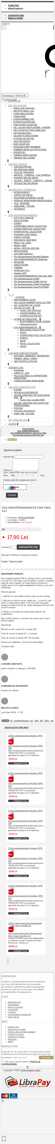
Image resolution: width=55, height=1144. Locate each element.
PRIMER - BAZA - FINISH (25, 358)
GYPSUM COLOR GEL (23, 138)
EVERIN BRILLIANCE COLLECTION (30, 226)
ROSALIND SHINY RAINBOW (26, 147)
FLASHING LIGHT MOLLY (25, 234)
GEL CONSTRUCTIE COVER (27, 305)
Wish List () (13, 1017)
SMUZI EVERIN (21, 265)
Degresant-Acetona (28, 324)
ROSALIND (19, 262)
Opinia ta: (8, 470)
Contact (12, 1012)
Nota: (6, 475)
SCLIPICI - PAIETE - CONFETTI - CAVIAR (33, 181)
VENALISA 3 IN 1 (22, 270)
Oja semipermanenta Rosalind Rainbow (31, 256)
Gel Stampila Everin (22, 133)
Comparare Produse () (19, 1014)
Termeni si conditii (17, 1029)
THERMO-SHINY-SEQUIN (25, 155)
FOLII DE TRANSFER (24, 172)
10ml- (46, 721)
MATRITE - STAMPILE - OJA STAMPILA (32, 175)
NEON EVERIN (21, 251)
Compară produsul (29, 555)
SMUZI (23, 346)
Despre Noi (13, 1027)
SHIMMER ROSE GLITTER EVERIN (29, 149)
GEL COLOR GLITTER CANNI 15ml (29, 130)
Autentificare (14, 1002)
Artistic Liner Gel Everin (24, 108)
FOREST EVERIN (22, 237)
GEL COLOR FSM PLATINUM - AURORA (31, 127)
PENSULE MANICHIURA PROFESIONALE (33, 201)
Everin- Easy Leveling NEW (32, 400)
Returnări (12, 1039)
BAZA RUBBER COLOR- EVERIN (35, 321)
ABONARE (46, 1057)
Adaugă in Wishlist (10, 555)
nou (52, 721)
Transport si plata (16, 1036)
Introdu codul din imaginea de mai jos (20, 480)
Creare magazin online (30, 1070)
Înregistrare (13, 1004)
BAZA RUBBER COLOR (24, 300)
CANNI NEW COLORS (23, 114)
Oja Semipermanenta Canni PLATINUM (31, 287)
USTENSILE (19, 209)
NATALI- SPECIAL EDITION (26, 248)
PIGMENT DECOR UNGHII (26, 178)
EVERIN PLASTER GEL (24, 122)
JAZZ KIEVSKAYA (21, 141)
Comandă (13, 1009)
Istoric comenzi (15, 1007)
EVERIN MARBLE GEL (23, 119)
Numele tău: (9, 457)
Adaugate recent (17, 727)
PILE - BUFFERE (21, 203)
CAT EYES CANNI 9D (24, 218)
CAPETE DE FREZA (23, 195)
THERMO (18, 268)
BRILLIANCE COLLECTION (32, 330)
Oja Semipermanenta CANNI (26, 279)
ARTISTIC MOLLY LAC (23, 111)
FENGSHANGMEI (26, 518)
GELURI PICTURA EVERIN (25, 136)
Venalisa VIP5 (20, 273)
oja (11, 721)
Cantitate (5, 547)
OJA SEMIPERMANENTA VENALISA (31, 259)
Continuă (12, 495)
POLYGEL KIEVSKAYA (24, 411)
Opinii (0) (12, 439)
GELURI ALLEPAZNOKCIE (26, 392)
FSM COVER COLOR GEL (25, 125)
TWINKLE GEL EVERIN (24, 158)
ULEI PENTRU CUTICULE (25, 361)
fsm (31, 721)
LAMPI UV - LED (21, 373)
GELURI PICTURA (22, 308)
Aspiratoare (19, 370)
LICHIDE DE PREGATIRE (26, 319)
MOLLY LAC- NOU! (22, 243)
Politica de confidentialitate (21, 1032)
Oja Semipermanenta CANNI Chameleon (32, 284)
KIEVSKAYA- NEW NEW (25, 240)
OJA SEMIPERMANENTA (26, 327)
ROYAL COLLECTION (30, 343)
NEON (23, 341)
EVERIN (17, 223)
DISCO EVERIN (21, 221)
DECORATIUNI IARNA (24, 169)
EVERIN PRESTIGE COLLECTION (29, 229)
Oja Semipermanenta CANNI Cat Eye (30, 281)
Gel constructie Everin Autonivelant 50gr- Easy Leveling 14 (25, 934)
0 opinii (4, 561)
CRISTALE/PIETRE (22, 167)
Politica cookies (16, 1034)
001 (41, 721)
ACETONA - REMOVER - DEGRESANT (32, 356)
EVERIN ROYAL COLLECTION (28, 232)
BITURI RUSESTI (22, 192)
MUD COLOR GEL (21, 144)
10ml (36, 721)
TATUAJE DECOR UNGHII (26, 183)
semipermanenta (21, 721)
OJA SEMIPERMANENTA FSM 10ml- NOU (33, 276)
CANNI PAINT (19, 116)
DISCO (23, 332)
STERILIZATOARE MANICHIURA (29, 381)
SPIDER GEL (19, 152)
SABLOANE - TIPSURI (24, 206)
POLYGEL (18, 408)
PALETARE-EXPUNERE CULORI (29, 198)
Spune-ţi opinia (15, 561)
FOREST (24, 338)
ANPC (11, 1041)
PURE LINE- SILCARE (24, 414)
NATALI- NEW (20, 245)
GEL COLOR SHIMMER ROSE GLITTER (32, 302)
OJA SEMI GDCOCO (23, 254)
